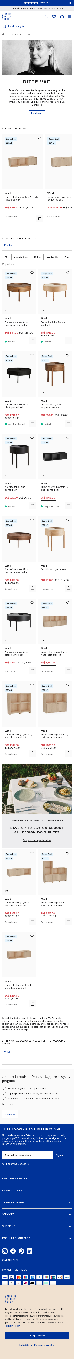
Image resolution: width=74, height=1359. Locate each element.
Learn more (8, 1104)
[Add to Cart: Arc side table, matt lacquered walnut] (68, 423)
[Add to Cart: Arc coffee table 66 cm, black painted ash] (32, 670)
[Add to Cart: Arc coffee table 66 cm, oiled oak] (68, 340)
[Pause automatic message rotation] (70, 3)
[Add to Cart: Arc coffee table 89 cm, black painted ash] (32, 423)
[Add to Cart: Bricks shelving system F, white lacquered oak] (68, 921)
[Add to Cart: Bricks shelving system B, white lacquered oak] (32, 921)
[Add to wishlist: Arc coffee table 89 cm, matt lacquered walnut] (32, 520)
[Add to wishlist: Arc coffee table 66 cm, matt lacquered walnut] (32, 273)
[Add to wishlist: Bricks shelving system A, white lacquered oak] (39, 138)
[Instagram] (5, 1251)
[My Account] (46, 16)
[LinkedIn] (29, 1251)
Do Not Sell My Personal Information (37, 1345)
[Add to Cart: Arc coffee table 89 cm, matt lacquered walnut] (32, 588)
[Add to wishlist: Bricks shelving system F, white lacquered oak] (68, 853)
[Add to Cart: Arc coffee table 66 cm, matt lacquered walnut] (32, 340)
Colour (37, 257)
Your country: (9, 1164)
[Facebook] (13, 1251)
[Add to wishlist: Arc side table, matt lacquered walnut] (68, 355)
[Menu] (69, 16)
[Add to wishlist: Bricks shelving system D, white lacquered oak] (68, 603)
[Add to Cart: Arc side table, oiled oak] (68, 588)
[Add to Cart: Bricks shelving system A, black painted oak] (68, 505)
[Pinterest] (21, 1251)
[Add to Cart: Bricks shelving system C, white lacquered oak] (68, 753)
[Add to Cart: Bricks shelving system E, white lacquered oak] (32, 753)
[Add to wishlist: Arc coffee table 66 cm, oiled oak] (68, 273)
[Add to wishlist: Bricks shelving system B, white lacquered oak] (32, 853)
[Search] (4, 26)
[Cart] (62, 16)
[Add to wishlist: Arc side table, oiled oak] (68, 520)
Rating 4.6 (45, 3)
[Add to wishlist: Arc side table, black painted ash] (32, 438)
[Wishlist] (54, 16)
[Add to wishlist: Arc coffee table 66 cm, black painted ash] (32, 603)
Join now (10, 1114)
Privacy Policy (13, 1326)
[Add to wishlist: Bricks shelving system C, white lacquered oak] (68, 685)
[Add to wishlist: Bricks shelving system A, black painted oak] (68, 438)
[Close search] (71, 26)
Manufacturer (21, 257)
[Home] (3, 34)
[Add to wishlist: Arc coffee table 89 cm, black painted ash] (32, 355)
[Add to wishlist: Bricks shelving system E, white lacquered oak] (32, 685)
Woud (7, 1051)
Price (67, 257)
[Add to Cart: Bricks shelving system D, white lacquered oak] (68, 670)
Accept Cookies (37, 1335)
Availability (53, 257)
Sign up (60, 1155)
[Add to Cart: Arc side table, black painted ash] (32, 505)
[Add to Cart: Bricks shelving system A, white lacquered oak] (39, 218)
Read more (37, 113)
